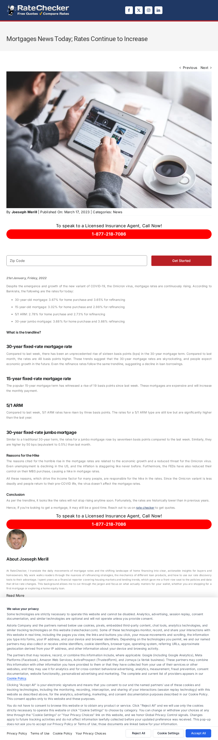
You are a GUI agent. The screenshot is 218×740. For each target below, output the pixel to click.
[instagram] (148, 10)
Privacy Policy (17, 733)
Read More (15, 595)
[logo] (38, 6)
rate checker (145, 507)
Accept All (198, 733)
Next (204, 67)
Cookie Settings (168, 733)
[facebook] (129, 10)
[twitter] (139, 10)
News (117, 212)
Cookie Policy (16, 678)
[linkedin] (158, 10)
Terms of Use (39, 733)
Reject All (138, 733)
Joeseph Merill (24, 212)
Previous (190, 67)
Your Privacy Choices (91, 733)
